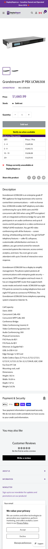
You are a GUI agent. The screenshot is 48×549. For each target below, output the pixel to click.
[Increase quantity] (28, 114)
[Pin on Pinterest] (34, 177)
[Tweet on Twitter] (39, 177)
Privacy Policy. (22, 523)
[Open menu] (3, 13)
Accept (23, 529)
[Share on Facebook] (29, 177)
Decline (23, 536)
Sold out (24, 124)
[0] (44, 13)
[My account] (36, 13)
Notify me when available (24, 132)
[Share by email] (43, 177)
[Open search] (32, 13)
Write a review (24, 457)
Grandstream (9, 87)
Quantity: (7, 114)
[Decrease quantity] (15, 114)
